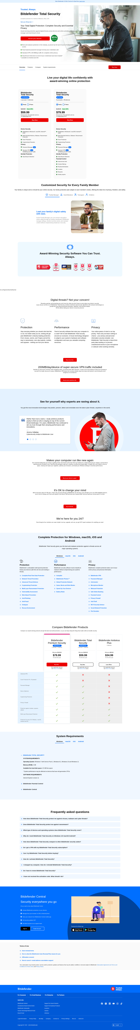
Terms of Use (56, 668)
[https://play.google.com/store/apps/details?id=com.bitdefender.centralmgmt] (90, 931)
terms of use (25, 116)
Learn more (82, 1)
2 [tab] (30, 439)
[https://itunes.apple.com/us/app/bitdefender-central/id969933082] (77, 931)
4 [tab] (36, 439)
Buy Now (35, 120)
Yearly (24, 104)
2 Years (31, 104)
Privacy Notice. (40, 966)
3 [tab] (33, 439)
